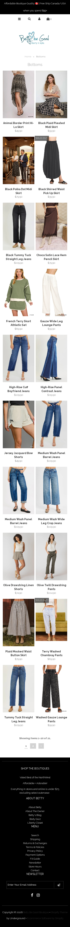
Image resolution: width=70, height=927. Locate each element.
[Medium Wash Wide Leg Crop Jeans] (51, 491)
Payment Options (35, 854)
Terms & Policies (35, 847)
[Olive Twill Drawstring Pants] (51, 557)
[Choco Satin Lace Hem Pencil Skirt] (51, 227)
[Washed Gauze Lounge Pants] (51, 689)
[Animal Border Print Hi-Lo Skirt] (18, 95)
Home (28, 56)
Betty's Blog (35, 815)
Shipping (35, 839)
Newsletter (35, 862)
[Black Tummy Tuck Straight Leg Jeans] (18, 227)
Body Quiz (35, 819)
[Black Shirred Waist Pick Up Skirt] (51, 161)
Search (35, 835)
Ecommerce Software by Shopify (45, 918)
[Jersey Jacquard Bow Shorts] (18, 425)
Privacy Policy (35, 850)
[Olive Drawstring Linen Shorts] (18, 557)
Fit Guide (35, 858)
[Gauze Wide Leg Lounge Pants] (51, 293)
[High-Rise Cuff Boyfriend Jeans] (18, 359)
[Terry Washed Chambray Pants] (51, 620)
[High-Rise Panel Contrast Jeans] (51, 359)
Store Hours (35, 866)
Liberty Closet (35, 822)
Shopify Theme (59, 912)
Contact (35, 870)
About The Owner (35, 811)
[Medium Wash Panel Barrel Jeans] (51, 425)
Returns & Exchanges (35, 843)
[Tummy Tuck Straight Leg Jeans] (18, 689)
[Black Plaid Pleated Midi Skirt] (51, 95)
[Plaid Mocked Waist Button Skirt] (18, 623)
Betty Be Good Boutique (36, 912)
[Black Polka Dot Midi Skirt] (18, 161)
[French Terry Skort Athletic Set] (18, 293)
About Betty (35, 807)
